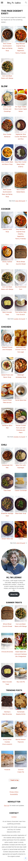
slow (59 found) (20, 201)
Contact (14, 817)
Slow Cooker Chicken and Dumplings (7, 109)
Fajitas (21, 538)
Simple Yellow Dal (7, 538)
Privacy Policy (14, 792)
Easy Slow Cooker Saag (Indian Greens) (20, 164)
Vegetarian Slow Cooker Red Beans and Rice (21, 137)
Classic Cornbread (21, 490)
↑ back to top (14, 780)
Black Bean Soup (20, 513)
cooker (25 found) (19, 319)
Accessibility (14, 794)
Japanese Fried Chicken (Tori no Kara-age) (20, 349)
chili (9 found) (21, 543)
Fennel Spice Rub (20, 400)
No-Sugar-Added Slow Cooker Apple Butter (21, 109)
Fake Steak (7, 490)
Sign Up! (6, 805)
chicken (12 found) (19, 437)
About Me (14, 594)
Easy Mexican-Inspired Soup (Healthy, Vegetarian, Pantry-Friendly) (20, 48)
